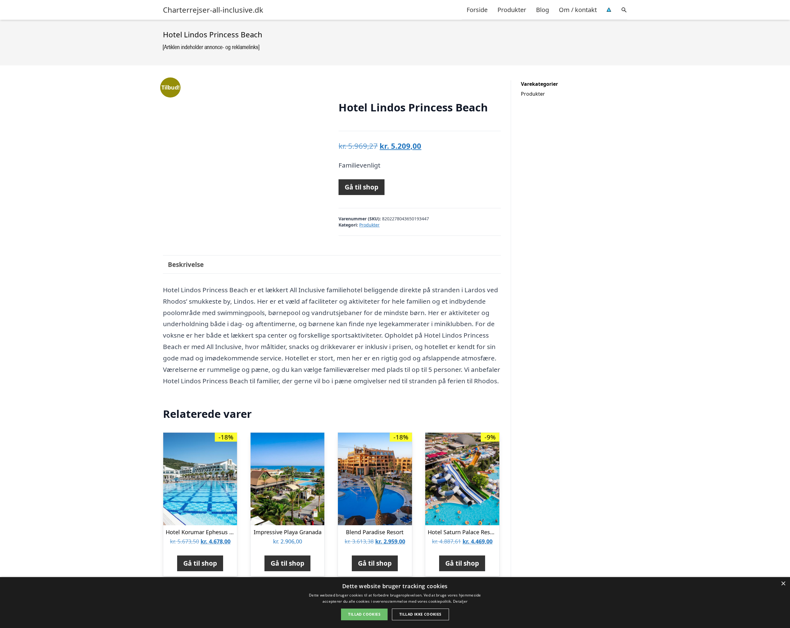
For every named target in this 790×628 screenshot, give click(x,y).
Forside (477, 10)
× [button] (783, 583)
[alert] (395, 602)
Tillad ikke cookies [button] (420, 614)
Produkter (511, 10)
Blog (542, 10)
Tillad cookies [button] (364, 614)
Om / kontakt (578, 10)
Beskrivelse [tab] (186, 264)
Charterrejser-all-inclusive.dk (213, 10)
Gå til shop (361, 187)
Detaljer (460, 601)
